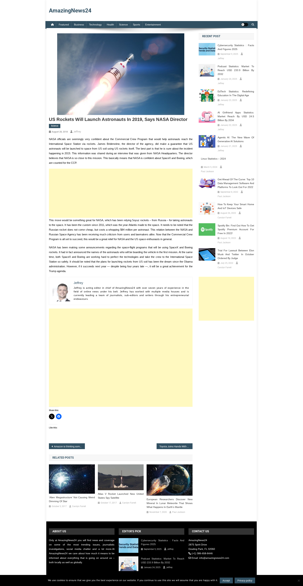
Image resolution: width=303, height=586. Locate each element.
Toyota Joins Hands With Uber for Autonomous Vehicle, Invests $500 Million (176, 446)
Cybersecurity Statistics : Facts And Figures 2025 (236, 47)
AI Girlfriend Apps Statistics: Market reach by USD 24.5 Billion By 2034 (236, 116)
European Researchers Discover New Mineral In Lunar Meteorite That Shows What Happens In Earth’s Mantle (170, 503)
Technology (95, 24)
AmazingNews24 (70, 10)
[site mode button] (244, 24)
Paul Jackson (178, 512)
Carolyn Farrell (79, 506)
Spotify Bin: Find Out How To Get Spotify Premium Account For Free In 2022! (236, 229)
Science (123, 24)
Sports (136, 24)
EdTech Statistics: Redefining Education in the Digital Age (236, 93)
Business (79, 24)
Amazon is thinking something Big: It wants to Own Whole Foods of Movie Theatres (69, 446)
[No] (298, 580)
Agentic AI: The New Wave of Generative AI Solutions (236, 139)
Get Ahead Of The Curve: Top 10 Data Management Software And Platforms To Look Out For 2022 (236, 183)
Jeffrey (77, 131)
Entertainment (153, 24)
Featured (64, 24)
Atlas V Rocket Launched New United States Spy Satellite (121, 495)
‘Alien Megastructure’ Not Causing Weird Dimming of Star (72, 499)
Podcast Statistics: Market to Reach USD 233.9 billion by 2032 (236, 70)
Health (110, 24)
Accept (226, 580)
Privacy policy (244, 580)
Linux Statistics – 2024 (213, 158)
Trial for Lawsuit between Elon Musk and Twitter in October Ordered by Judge (236, 254)
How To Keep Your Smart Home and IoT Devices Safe (236, 206)
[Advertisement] (121, 193)
